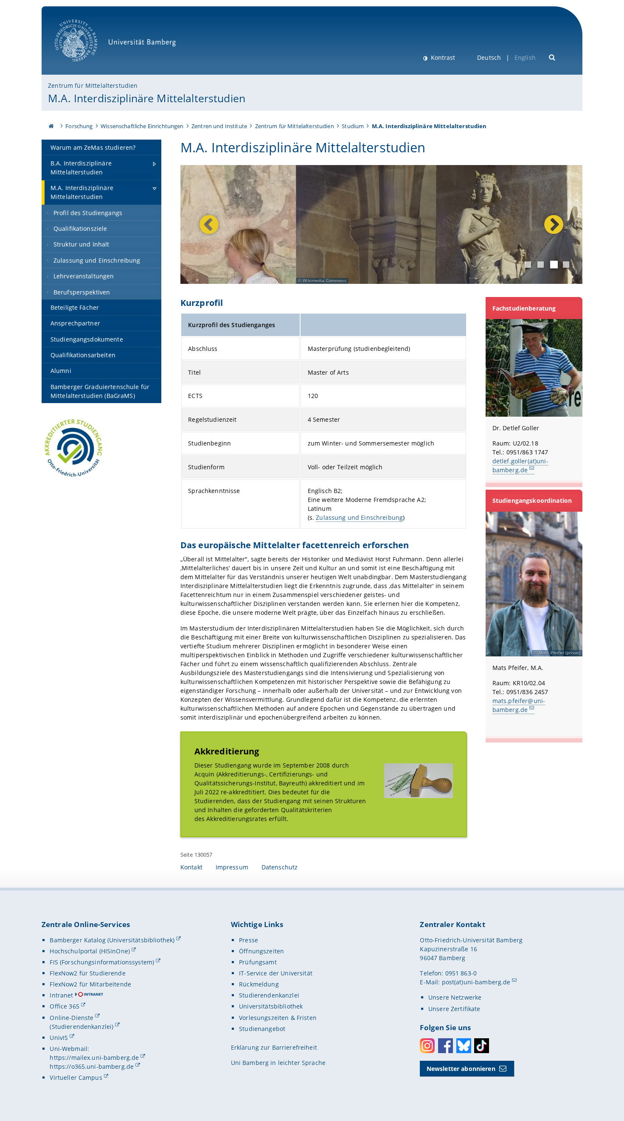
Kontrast (442, 57)
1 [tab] (528, 264)
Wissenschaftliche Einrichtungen (142, 126)
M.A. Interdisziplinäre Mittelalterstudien (146, 98)
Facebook (445, 1045)
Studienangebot (262, 1029)
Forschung (79, 126)
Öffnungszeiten (261, 951)
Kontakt (191, 867)
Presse (248, 940)
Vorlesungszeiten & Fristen (278, 1018)
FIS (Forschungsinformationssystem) (102, 962)
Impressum (232, 867)
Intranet (61, 995)
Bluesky (463, 1045)
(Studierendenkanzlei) (81, 1027)
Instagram (427, 1045)
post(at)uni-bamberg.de (476, 982)
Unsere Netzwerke (454, 997)
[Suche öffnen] (552, 57)
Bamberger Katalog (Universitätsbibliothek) (112, 940)
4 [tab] (566, 264)
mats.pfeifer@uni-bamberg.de (518, 705)
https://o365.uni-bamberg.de (92, 1066)
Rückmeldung (259, 984)
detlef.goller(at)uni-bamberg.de (520, 465)
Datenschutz (279, 867)
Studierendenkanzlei (269, 995)
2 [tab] (540, 264)
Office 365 (64, 1006)
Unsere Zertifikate (454, 1009)
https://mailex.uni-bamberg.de (94, 1058)
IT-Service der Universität (275, 973)
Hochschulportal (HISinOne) (90, 951)
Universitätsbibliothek (271, 1006)
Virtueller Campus (76, 1077)
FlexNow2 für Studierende (87, 973)
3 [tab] (554, 264)
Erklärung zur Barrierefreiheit (274, 1047)
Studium (353, 126)
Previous (209, 225)
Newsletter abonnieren (461, 1069)
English (525, 57)
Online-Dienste (71, 1018)
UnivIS (59, 1038)
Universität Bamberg (85, 66)
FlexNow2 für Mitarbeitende (90, 984)
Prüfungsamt (258, 962)
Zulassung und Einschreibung (359, 517)
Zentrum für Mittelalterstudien (93, 85)
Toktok (481, 1045)
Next (551, 225)
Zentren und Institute (219, 126)
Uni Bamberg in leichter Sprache (278, 1063)
